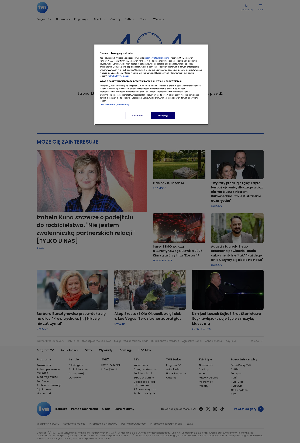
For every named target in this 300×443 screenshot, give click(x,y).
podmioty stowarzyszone (156, 58)
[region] (151, 84)
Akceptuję (163, 115)
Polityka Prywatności (118, 76)
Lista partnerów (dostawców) (114, 104)
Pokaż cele (137, 115)
